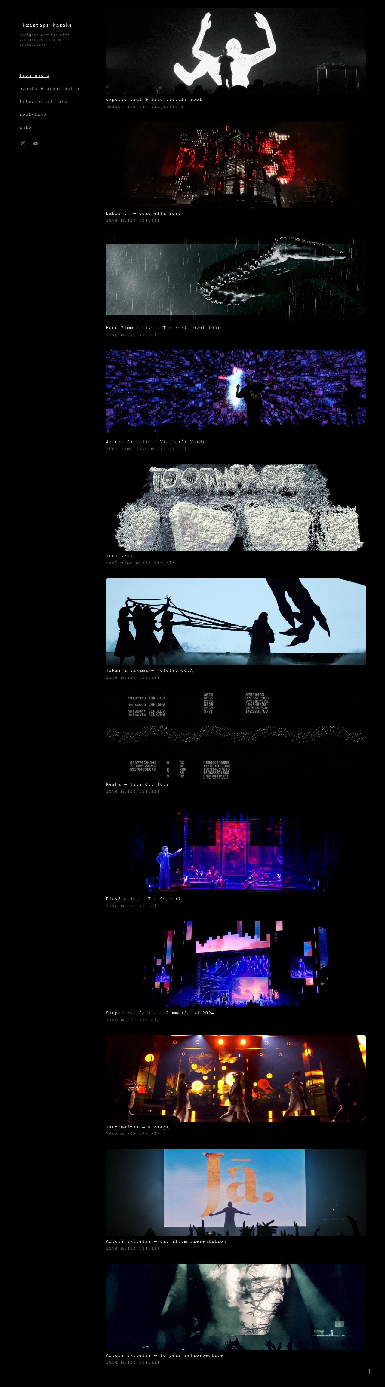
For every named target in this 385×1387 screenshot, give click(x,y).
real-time (32, 114)
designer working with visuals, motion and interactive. (45, 39)
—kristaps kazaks (45, 25)
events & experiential (50, 88)
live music (34, 75)
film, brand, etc (43, 101)
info (25, 127)
